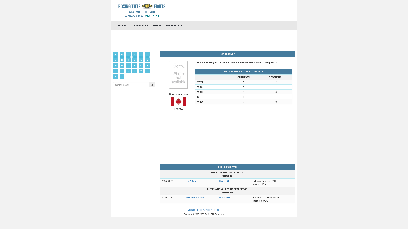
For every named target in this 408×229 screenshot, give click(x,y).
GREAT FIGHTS (174, 25)
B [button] (122, 54)
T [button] (122, 70)
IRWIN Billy (224, 181)
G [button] (115, 59)
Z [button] (122, 76)
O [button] (128, 65)
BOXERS (157, 25)
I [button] (128, 59)
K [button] (141, 59)
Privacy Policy (206, 209)
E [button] (141, 54)
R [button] (147, 65)
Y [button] (115, 76)
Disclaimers (193, 209)
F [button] (147, 54)
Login (216, 209)
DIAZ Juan (191, 181)
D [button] (134, 54)
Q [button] (141, 65)
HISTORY (123, 25)
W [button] (141, 70)
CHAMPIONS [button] (139, 25)
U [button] (128, 70)
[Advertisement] (227, 10)
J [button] (134, 59)
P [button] (134, 65)
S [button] (115, 70)
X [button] (147, 70)
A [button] (115, 54)
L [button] (147, 59)
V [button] (134, 70)
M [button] (116, 65)
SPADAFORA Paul (195, 197)
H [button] (122, 59)
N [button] (122, 65)
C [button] (128, 54)
